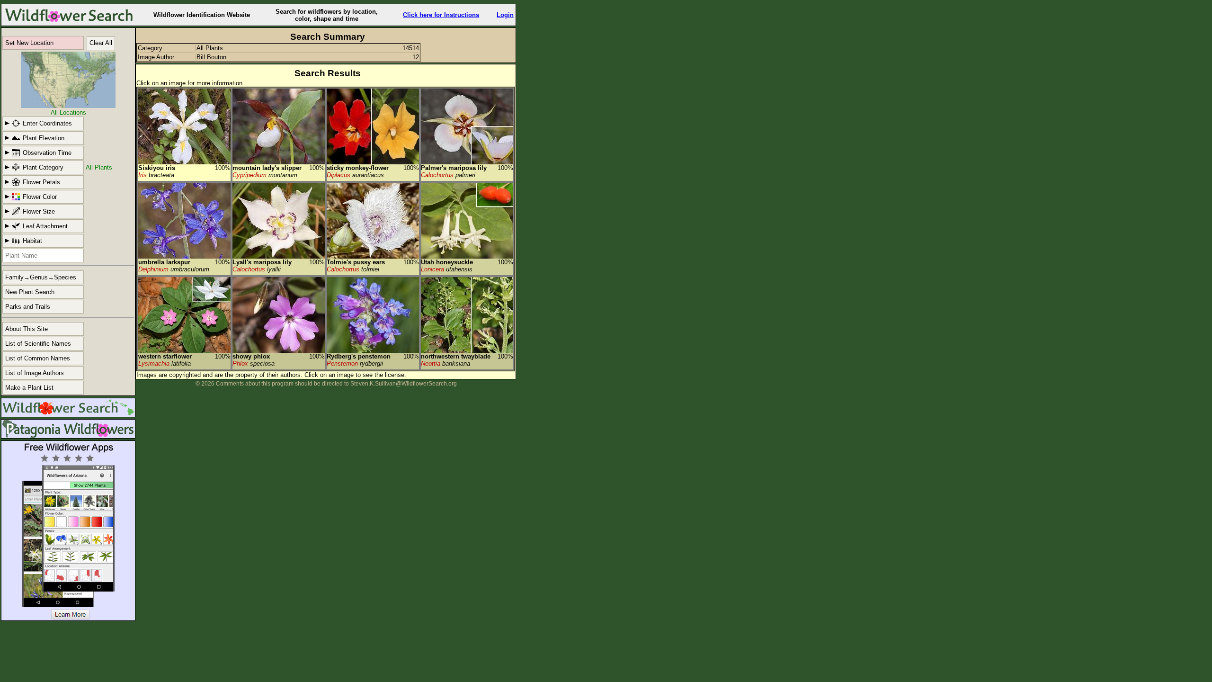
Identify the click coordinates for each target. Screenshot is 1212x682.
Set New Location (29, 42)
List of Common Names (37, 358)
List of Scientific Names (38, 343)
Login (505, 14)
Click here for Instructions (441, 14)
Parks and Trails (27, 306)
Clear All (100, 42)
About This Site (26, 328)
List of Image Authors (34, 373)
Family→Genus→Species (40, 277)
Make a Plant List (29, 387)
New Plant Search (29, 292)
